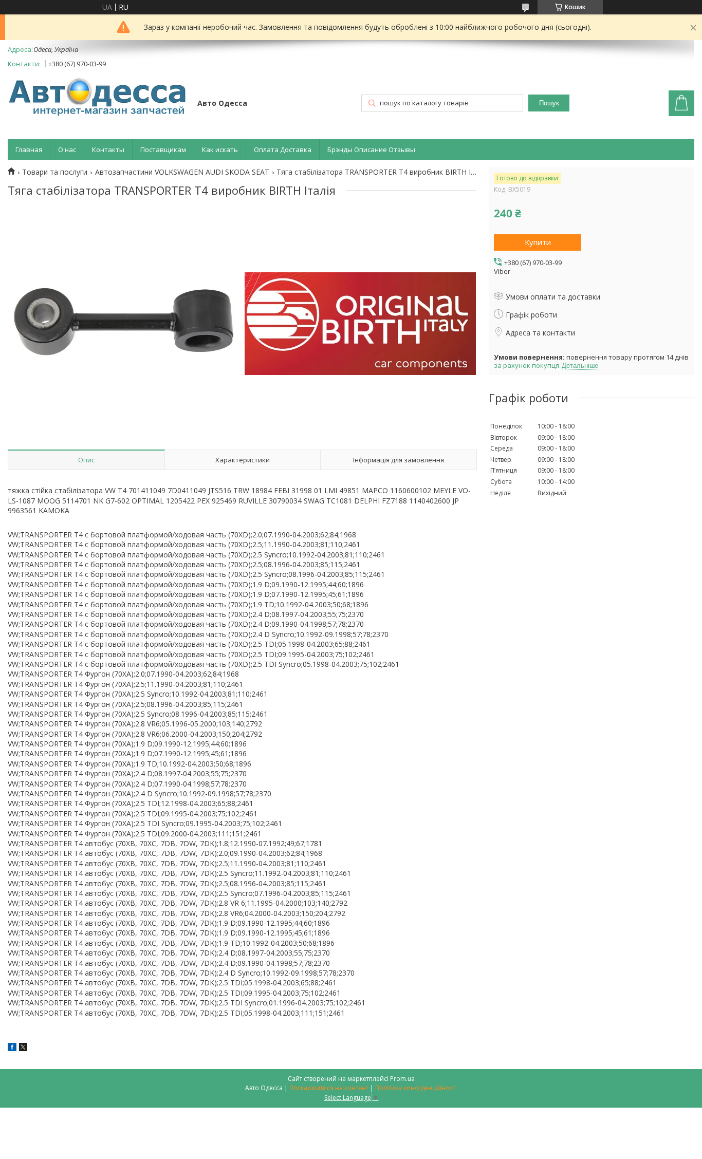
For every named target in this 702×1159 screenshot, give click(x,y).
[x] (23, 1048)
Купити (538, 242)
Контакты (108, 149)
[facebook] (12, 1048)
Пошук (549, 103)
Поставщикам (163, 149)
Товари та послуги (54, 172)
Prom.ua (402, 1078)
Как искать (220, 149)
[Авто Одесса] (98, 98)
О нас (67, 149)
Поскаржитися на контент (328, 1087)
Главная (28, 149)
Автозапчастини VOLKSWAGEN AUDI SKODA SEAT (182, 172)
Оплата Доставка (282, 149)
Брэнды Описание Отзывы (371, 149)
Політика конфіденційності (416, 1087)
